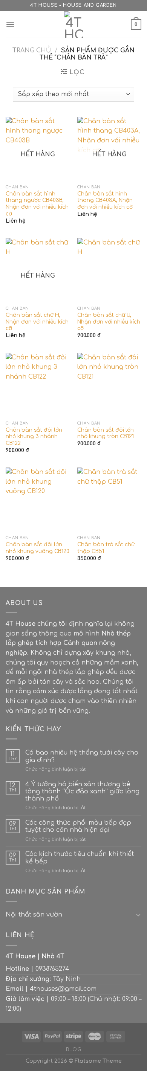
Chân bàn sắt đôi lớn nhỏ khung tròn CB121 (105, 433)
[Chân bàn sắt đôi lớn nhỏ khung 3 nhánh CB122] (38, 385)
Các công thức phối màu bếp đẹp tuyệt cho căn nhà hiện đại (78, 826)
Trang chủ (31, 50)
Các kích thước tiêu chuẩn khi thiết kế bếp (79, 858)
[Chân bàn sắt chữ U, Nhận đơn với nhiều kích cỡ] (109, 270)
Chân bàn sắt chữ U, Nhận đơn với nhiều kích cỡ (108, 321)
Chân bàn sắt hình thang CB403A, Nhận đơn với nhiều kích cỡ (105, 200)
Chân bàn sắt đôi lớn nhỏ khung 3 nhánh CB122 (34, 436)
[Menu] (10, 24)
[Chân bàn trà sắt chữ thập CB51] (109, 500)
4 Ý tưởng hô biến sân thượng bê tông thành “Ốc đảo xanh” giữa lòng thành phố (82, 791)
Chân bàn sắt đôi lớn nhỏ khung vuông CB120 (37, 548)
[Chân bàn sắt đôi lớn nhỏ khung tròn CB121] (109, 385)
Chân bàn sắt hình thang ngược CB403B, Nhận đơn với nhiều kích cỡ (37, 204)
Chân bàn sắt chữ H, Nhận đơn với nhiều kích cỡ (37, 321)
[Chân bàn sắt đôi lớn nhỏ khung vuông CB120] (38, 500)
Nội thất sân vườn (34, 914)
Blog (73, 1049)
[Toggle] (138, 914)
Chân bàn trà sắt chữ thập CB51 (106, 548)
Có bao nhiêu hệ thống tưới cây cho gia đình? (81, 756)
